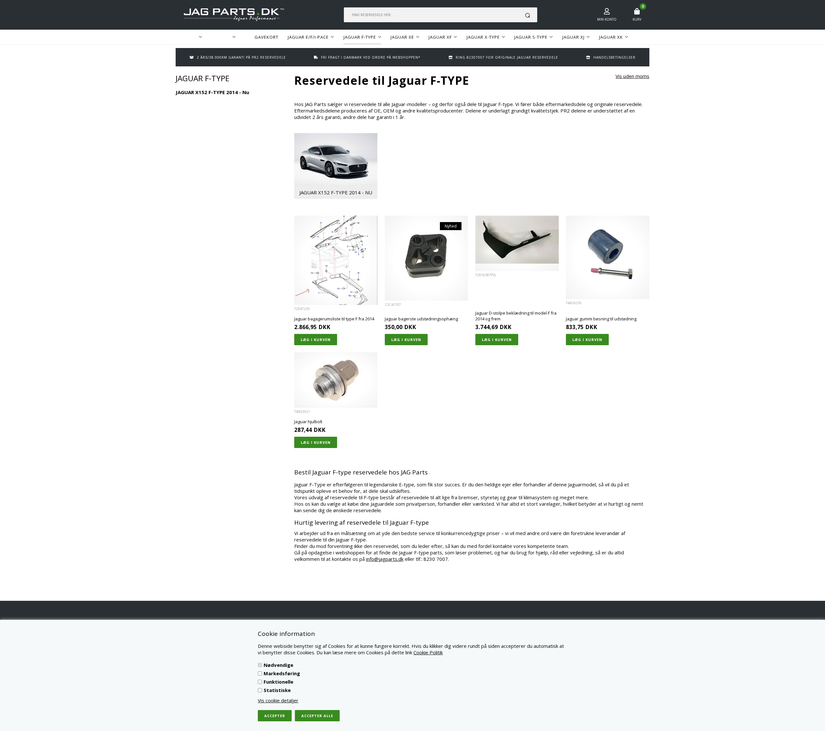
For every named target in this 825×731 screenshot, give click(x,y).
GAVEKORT (266, 37)
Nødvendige (278, 665)
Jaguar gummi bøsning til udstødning (601, 319)
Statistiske (277, 690)
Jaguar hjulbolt (308, 421)
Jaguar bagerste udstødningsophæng (421, 319)
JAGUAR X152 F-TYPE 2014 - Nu (335, 192)
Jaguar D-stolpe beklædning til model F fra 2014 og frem (516, 316)
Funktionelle (278, 681)
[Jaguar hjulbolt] (336, 379)
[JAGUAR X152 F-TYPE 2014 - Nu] (336, 159)
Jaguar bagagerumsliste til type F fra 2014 (334, 319)
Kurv (637, 19)
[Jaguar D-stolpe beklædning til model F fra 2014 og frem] (517, 240)
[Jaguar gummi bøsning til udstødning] (607, 257)
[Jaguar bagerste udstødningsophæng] (426, 258)
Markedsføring (282, 673)
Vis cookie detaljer (278, 700)
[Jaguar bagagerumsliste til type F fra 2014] (336, 260)
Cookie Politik (428, 652)
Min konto (606, 19)
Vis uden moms (632, 76)
